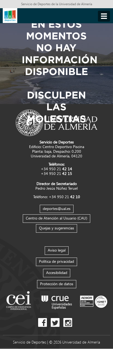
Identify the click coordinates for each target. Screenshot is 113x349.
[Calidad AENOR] (93, 301)
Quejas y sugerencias (56, 227)
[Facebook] (44, 322)
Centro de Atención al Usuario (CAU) (56, 218)
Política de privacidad (56, 261)
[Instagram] (69, 322)
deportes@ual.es (56, 208)
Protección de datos (56, 283)
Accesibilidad (56, 272)
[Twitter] (56, 322)
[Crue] (57, 301)
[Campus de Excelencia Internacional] (19, 301)
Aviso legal (57, 250)
